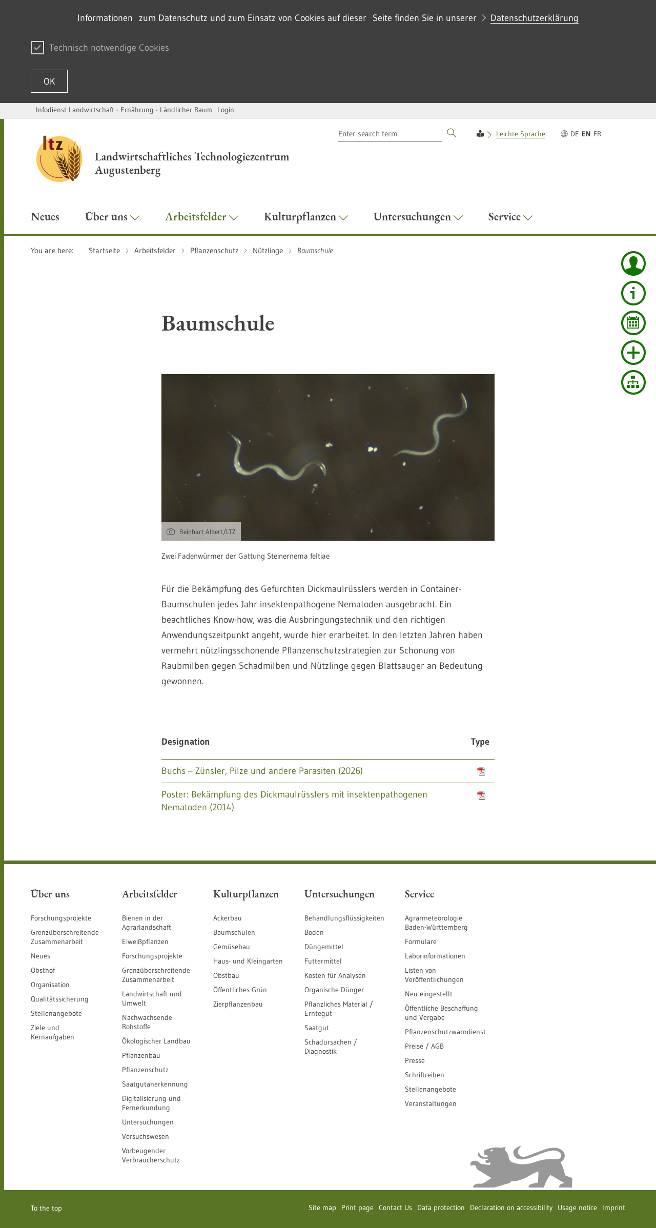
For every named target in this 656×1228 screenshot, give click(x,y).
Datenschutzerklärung (534, 18)
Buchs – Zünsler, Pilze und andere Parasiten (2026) (262, 770)
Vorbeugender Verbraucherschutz (151, 1155)
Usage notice (577, 1207)
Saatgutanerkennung (155, 1084)
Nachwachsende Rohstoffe (147, 1022)
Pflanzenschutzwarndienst (445, 1031)
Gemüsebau (231, 946)
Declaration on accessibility (511, 1207)
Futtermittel (323, 961)
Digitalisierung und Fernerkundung (151, 1103)
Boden (314, 932)
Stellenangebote (56, 1013)
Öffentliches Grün (240, 989)
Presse (415, 1060)
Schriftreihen (424, 1074)
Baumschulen (234, 932)
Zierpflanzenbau (238, 1004)
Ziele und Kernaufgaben (52, 1032)
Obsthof (43, 970)
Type (480, 741)
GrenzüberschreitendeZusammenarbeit (156, 975)
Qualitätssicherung (60, 999)
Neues (40, 955)
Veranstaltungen (431, 1103)
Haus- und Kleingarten (248, 961)
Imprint (613, 1207)
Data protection (441, 1207)
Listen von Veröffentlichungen (434, 975)
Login (225, 109)
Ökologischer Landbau (156, 1041)
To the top (46, 1208)
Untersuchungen (148, 1122)
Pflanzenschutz (145, 1069)
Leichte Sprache (520, 133)
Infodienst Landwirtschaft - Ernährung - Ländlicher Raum (124, 109)
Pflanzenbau (141, 1055)
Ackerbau (227, 918)
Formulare (421, 941)
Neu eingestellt (429, 993)
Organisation (50, 984)
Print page (357, 1207)
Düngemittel (323, 946)
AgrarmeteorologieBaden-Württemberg (436, 922)
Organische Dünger (334, 989)
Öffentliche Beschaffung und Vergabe (441, 1013)
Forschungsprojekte (61, 918)
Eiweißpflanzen (145, 941)
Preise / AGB (424, 1046)
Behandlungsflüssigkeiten (344, 918)
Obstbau (226, 975)
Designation (185, 741)
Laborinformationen (435, 955)
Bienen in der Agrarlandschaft (146, 922)
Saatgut (316, 1027)
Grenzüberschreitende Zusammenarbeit (65, 937)
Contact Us (395, 1207)
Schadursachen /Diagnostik (330, 1046)
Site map (322, 1207)
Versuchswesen (145, 1136)
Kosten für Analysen (335, 975)
